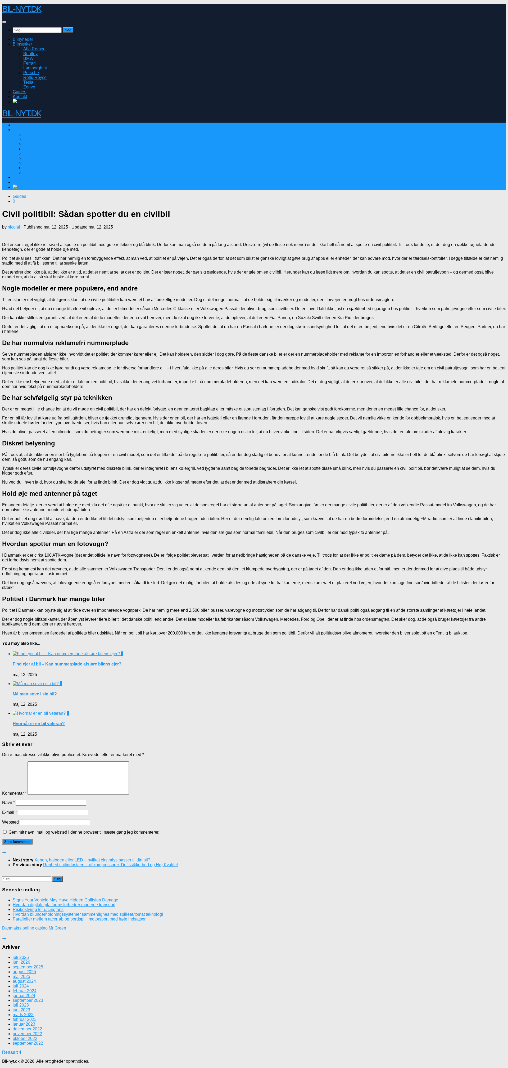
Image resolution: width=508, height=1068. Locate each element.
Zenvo (29, 87)
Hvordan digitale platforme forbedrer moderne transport (64, 904)
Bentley (30, 53)
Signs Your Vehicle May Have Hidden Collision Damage (65, 900)
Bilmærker (22, 44)
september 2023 (28, 1000)
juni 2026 (21, 962)
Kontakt (20, 96)
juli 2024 (21, 986)
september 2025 (28, 967)
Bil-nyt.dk (21, 9)
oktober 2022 (25, 1038)
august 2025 (24, 971)
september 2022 (28, 1043)
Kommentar (14, 793)
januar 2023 (24, 1024)
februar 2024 (25, 991)
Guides (19, 92)
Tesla (28, 82)
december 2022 (27, 1029)
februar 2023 (25, 1019)
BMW (28, 58)
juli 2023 (21, 1005)
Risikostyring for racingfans (38, 909)
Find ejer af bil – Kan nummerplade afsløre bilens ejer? (67, 664)
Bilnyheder (23, 39)
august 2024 (24, 981)
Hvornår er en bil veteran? (39, 723)
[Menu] (4, 22)
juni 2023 (21, 1010)
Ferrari (29, 63)
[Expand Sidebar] (4, 852)
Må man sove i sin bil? (35, 694)
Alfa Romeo (34, 49)
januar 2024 (24, 995)
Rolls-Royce (35, 77)
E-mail (9, 812)
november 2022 (27, 1033)
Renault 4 (11, 1052)
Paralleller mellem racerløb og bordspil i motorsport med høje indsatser (79, 919)
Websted (10, 822)
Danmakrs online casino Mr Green (34, 928)
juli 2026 (21, 957)
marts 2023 (23, 1014)
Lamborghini (35, 68)
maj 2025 (21, 976)
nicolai (14, 227)
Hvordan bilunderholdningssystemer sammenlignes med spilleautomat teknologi (88, 914)
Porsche (31, 72)
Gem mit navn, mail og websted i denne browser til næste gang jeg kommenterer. (83, 832)
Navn (8, 802)
